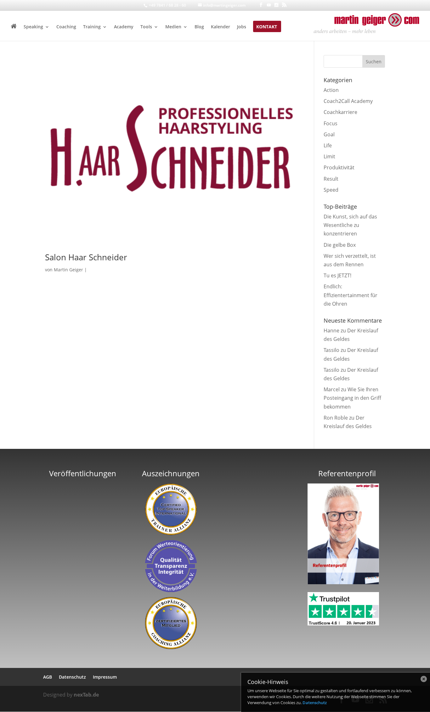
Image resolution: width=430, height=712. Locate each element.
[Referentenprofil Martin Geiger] (343, 582)
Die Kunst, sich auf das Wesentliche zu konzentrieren (350, 225)
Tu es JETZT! (337, 275)
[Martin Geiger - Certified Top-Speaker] (171, 509)
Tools (146, 27)
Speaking (33, 27)
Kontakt (266, 27)
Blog (199, 27)
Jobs (241, 27)
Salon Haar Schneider (86, 257)
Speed (331, 189)
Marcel (332, 389)
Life (328, 145)
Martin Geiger (68, 270)
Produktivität (339, 167)
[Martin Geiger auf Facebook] (261, 5)
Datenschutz (315, 702)
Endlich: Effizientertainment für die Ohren (350, 295)
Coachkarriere (340, 112)
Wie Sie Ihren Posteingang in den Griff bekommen (352, 398)
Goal (329, 134)
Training (92, 27)
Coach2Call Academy (348, 101)
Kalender (220, 27)
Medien (173, 27)
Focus (330, 123)
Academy (123, 27)
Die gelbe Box (340, 244)
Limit (329, 156)
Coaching (66, 27)
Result (331, 178)
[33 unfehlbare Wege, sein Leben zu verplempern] (83, 561)
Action (331, 90)
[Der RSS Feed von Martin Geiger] (284, 5)
